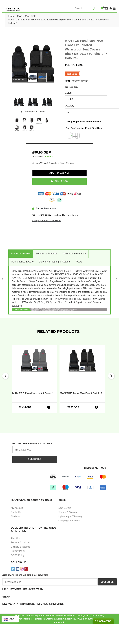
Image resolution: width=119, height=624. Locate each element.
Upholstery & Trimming (70, 516)
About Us (15, 538)
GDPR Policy (17, 555)
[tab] (59, 591)
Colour (68, 92)
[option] (19, 101)
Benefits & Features (46, 253)
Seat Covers (64, 508)
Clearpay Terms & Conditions (46, 220)
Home (11, 16)
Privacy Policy (18, 551)
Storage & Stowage (68, 512)
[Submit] (95, 8)
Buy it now (61, 181)
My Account (17, 508)
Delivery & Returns (20, 546)
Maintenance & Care (22, 261)
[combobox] (85, 8)
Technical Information (74, 253)
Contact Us (16, 512)
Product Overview (21, 253)
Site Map (15, 516)
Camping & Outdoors (69, 520)
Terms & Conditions (21, 542)
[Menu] (114, 8)
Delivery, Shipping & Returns (55, 261)
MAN (19, 16)
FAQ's (79, 261)
